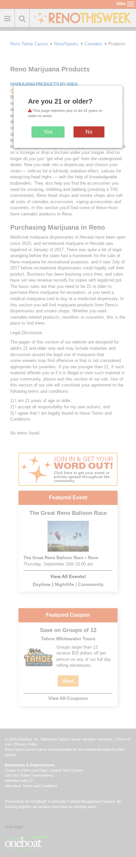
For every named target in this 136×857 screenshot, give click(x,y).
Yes (48, 132)
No (88, 132)
